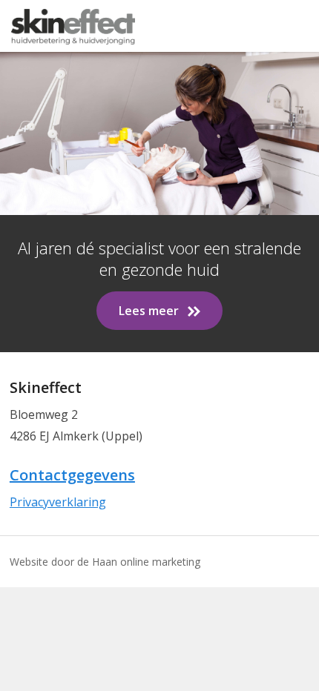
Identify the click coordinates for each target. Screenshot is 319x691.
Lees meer (149, 310)
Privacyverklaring (58, 502)
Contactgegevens (72, 475)
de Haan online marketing (138, 562)
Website (29, 562)
